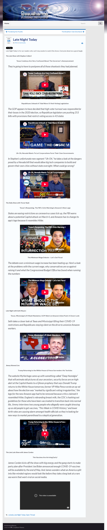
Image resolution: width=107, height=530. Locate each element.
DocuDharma (53, 12)
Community (22, 43)
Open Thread (30, 515)
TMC (16, 43)
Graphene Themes (19, 527)
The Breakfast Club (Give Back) (72, 32)
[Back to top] (102, 525)
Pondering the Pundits (15, 32)
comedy (10, 515)
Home (6, 23)
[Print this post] (82, 43)
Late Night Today (19, 515)
